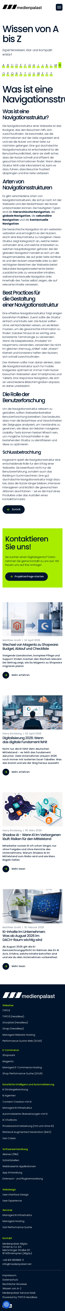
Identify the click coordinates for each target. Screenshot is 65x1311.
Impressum (9, 1275)
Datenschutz (10, 1279)
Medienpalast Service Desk (19, 1293)
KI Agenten (9, 1095)
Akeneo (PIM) (10, 1154)
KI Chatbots (9, 1120)
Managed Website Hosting (18, 1034)
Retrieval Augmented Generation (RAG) (26, 1132)
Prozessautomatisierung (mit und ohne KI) (28, 1126)
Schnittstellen (10, 1160)
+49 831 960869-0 (13, 1260)
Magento (8, 1061)
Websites (8, 1005)
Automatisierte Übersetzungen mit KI (25, 1114)
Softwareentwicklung (15, 1149)
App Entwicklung (12, 1172)
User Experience (12, 1200)
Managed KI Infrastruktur (17, 1107)
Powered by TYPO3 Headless (19, 1297)
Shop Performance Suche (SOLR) (22, 1073)
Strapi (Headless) (13, 1028)
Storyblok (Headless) (15, 1022)
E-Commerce (10, 1050)
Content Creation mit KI (17, 1101)
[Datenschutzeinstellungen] (6, 1304)
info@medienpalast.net (17, 1264)
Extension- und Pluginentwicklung (22, 1178)
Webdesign (9, 1189)
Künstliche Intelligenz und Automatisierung (28, 1084)
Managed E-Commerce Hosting (22, 1067)
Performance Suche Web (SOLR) (22, 1041)
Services (7, 1210)
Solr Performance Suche (17, 1227)
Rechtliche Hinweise (14, 1284)
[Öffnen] (59, 7)
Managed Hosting (13, 1221)
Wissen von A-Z (11, 1288)
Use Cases (9, 1138)
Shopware (8, 1055)
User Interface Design (15, 1194)
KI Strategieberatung (15, 1089)
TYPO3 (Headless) (13, 1016)
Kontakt (7, 1238)
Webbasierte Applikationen (19, 1166)
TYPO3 (6, 1010)
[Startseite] (22, 7)
